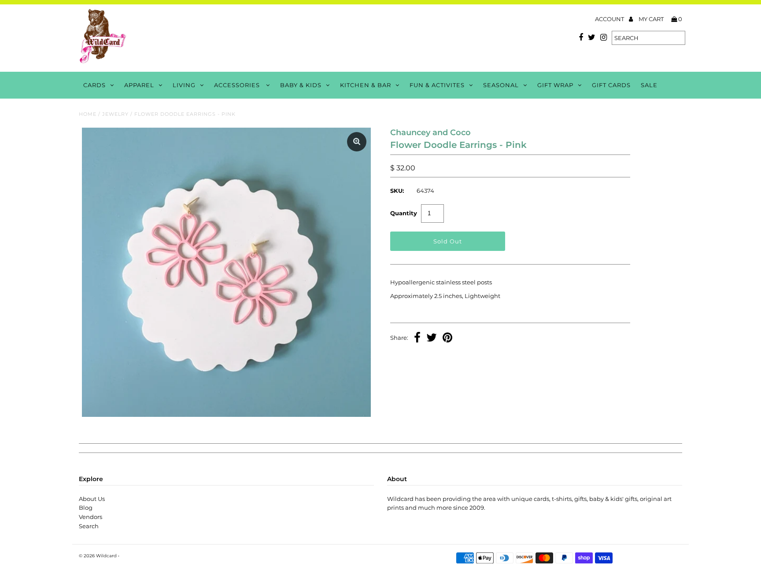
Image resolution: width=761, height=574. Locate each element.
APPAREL (139, 84)
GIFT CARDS (611, 84)
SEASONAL (501, 84)
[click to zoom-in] (356, 141)
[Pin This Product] (447, 338)
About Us (92, 498)
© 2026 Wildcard (98, 556)
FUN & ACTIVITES (437, 84)
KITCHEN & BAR (365, 84)
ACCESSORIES (238, 84)
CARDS (94, 84)
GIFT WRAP (555, 84)
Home (87, 114)
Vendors (90, 516)
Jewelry (115, 114)
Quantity (403, 213)
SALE (649, 84)
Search (89, 526)
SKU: (397, 190)
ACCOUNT (610, 18)
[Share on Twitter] (431, 338)
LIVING (184, 84)
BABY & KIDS (300, 84)
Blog (85, 507)
